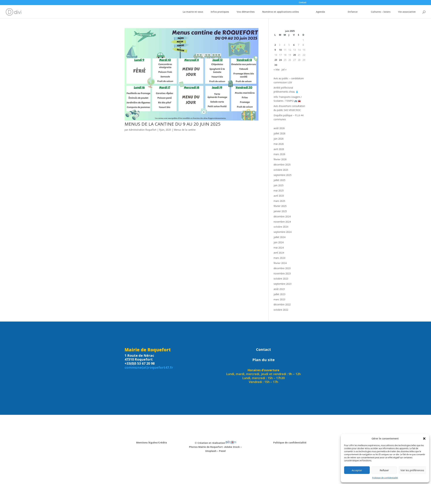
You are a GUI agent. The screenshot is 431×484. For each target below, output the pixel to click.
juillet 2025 (279, 180)
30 (275, 64)
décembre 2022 (282, 304)
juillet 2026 (279, 133)
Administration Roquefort (142, 129)
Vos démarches (246, 12)
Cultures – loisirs (380, 12)
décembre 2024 (282, 216)
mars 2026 (279, 154)
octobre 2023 (281, 278)
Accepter (357, 470)
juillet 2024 (279, 237)
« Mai (276, 69)
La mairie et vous (193, 12)
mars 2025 (279, 201)
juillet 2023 (279, 294)
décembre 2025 (282, 164)
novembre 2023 (282, 273)
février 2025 (280, 206)
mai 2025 (279, 190)
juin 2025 (279, 185)
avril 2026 (279, 149)
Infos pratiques (220, 12)
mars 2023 (279, 299)
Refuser (384, 470)
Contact (302, 3)
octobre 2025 (281, 169)
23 (275, 59)
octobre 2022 (281, 309)
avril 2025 (279, 195)
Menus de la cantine (185, 129)
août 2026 (279, 128)
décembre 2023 (282, 268)
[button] (424, 438)
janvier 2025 (280, 211)
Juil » (283, 69)
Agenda (320, 12)
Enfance (352, 12)
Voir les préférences (412, 470)
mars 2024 (279, 257)
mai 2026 (279, 143)
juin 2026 (279, 138)
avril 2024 (279, 252)
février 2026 (280, 159)
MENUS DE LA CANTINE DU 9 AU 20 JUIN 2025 (173, 124)
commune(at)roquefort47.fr (149, 367)
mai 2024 (279, 247)
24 (280, 59)
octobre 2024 (281, 226)
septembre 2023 (282, 283)
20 (294, 54)
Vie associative (407, 12)
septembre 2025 (282, 175)
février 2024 (280, 263)
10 (280, 49)
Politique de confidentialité (385, 477)
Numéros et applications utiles (280, 12)
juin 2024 (279, 242)
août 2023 (279, 289)
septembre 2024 (282, 231)
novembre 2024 (282, 221)
